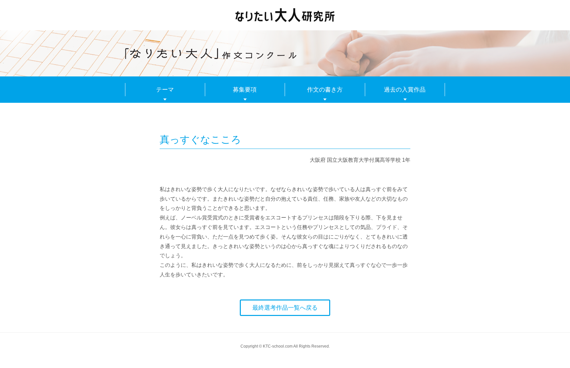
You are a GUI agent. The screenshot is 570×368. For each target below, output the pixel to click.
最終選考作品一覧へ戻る (285, 307)
